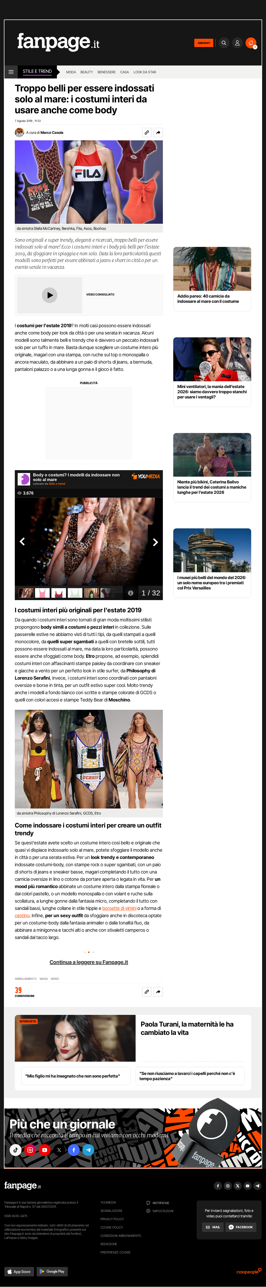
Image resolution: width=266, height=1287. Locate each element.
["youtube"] (45, 1150)
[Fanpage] (22, 1186)
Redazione (109, 1244)
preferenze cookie (116, 1252)
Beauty (87, 72)
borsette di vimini (119, 908)
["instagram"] (30, 1150)
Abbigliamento (26, 978)
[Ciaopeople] (249, 1273)
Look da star (145, 72)
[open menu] (11, 71)
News (55, 978)
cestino (22, 915)
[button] (158, 132)
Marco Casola (52, 132)
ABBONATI (204, 42)
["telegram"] (88, 1150)
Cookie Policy (112, 1227)
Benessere (107, 72)
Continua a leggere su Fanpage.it (89, 962)
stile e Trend (37, 71)
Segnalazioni (111, 1211)
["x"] (59, 1150)
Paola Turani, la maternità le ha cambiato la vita (187, 1028)
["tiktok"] (16, 1150)
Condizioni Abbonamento (121, 1236)
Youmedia (108, 1202)
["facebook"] (74, 1150)
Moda (71, 72)
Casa (124, 72)
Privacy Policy (112, 1219)
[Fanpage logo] (51, 42)
